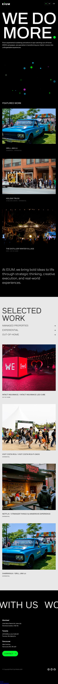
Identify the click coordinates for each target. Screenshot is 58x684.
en (46, 3)
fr (49, 3)
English (1, 681)
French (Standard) (4, 683)
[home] (6, 3)
